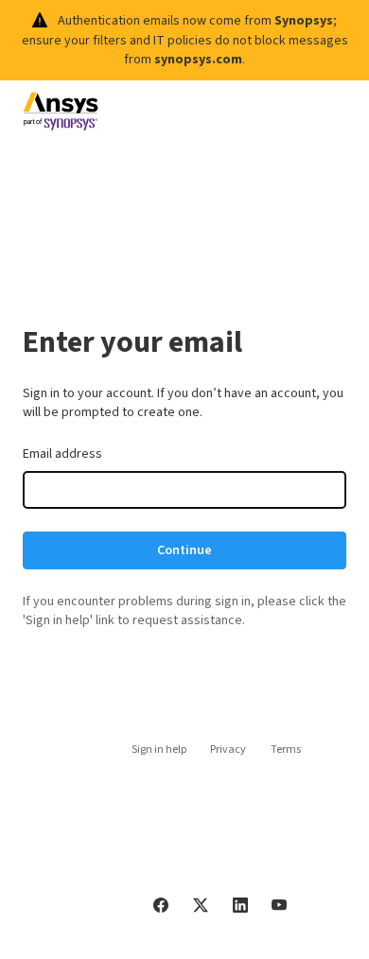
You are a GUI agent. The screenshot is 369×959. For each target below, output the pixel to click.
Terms (286, 749)
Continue (184, 550)
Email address (62, 454)
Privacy (228, 749)
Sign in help (159, 749)
